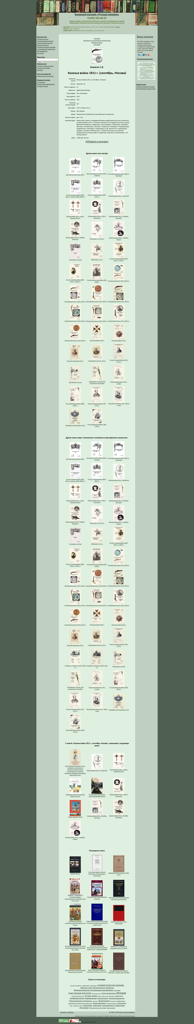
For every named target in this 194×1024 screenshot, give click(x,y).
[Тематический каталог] (146, 79)
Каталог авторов (43, 45)
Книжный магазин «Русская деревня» (97, 14)
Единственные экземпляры (145, 89)
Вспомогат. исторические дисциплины (97, 41)
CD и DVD (40, 53)
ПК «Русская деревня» (127, 1012)
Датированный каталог (45, 41)
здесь (118, 27)
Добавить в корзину (97, 141)
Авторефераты (42, 51)
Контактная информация (46, 84)
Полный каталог (42, 39)
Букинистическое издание (46, 47)
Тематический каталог (45, 43)
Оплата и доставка (43, 68)
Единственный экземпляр (46, 49)
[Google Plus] (148, 54)
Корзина (40, 70)
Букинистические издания (145, 87)
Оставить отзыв (42, 86)
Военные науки (97, 43)
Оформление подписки (45, 76)
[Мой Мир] (144, 54)
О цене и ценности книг (45, 66)
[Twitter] (141, 54)
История (97, 39)
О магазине (41, 82)
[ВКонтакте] (139, 54)
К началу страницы (67, 1012)
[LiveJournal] (146, 54)
